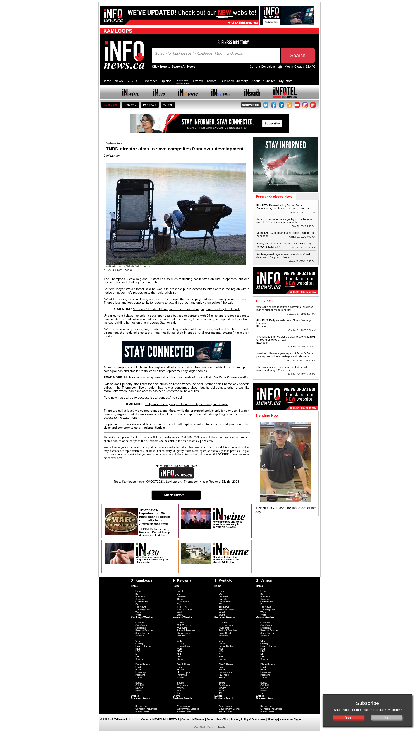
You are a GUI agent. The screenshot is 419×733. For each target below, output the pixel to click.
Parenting (140, 675)
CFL (137, 641)
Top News (140, 607)
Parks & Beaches (144, 630)
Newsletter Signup (291, 719)
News (119, 81)
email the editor (213, 437)
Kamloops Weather (142, 617)
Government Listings (146, 709)
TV (136, 693)
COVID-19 (133, 81)
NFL (137, 654)
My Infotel (286, 81)
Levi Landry (112, 155)
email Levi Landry (160, 437)
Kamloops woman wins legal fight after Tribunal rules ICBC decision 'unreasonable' (284, 221)
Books (138, 682)
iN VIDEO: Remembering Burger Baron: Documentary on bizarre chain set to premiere (283, 207)
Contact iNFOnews (192, 719)
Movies (139, 688)
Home (106, 81)
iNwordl (211, 81)
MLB (137, 648)
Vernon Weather (265, 617)
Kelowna (130, 104)
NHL (137, 656)
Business (140, 596)
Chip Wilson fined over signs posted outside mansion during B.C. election (282, 369)
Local (138, 591)
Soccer (139, 659)
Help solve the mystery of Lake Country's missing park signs (186, 404)
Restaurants (141, 706)
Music (138, 690)
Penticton (149, 104)
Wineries (139, 635)
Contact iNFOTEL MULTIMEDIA (160, 719)
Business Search (140, 698)
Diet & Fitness (142, 664)
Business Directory (234, 81)
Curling (139, 643)
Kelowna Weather (183, 617)
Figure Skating (143, 646)
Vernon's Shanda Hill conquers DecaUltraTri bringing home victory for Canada (186, 309)
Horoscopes (141, 672)
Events (198, 81)
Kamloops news (133, 481)
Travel (138, 677)
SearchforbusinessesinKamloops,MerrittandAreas (199, 54)
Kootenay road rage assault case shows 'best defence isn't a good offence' (283, 256)
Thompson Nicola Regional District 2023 (211, 481)
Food (138, 667)
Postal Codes (142, 711)
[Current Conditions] (280, 67)
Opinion (165, 81)
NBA (137, 651)
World (138, 612)
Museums (140, 627)
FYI (137, 604)
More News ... (176, 495)
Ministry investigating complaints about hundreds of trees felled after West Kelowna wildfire (186, 377)
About (255, 81)
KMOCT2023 (155, 481)
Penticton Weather (224, 617)
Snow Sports (142, 633)
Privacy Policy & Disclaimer (248, 719)
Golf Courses (142, 625)
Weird (138, 614)
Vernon (168, 104)
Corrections (141, 601)
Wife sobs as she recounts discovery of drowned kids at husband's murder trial (284, 308)
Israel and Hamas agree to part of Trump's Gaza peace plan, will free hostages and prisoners (284, 355)
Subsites (269, 81)
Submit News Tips (217, 719)
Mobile (221, 727)
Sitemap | (273, 719)
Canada (139, 599)
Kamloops (111, 104)
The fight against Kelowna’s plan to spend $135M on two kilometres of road (285, 338)
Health (138, 669)
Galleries (140, 622)
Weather (151, 81)
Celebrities (140, 685)
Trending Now (142, 609)
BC (137, 593)
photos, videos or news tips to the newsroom (131, 441)
